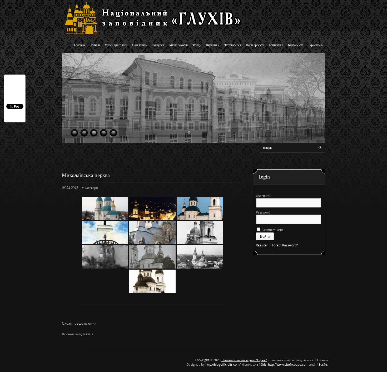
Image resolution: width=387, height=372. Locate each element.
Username (263, 196)
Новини (95, 45)
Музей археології (116, 45)
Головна (79, 45)
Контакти (276, 45)
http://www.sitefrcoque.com (288, 364)
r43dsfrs (321, 364)
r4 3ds (261, 364)
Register (262, 245)
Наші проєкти (255, 45)
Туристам (315, 45)
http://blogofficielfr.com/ (223, 364)
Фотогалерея (232, 45)
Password (263, 212)
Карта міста (295, 45)
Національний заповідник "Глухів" (244, 360)
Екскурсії (158, 45)
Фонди (196, 45)
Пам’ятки (139, 45)
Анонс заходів (178, 45)
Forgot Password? (285, 245)
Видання (213, 45)
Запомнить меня (272, 229)
